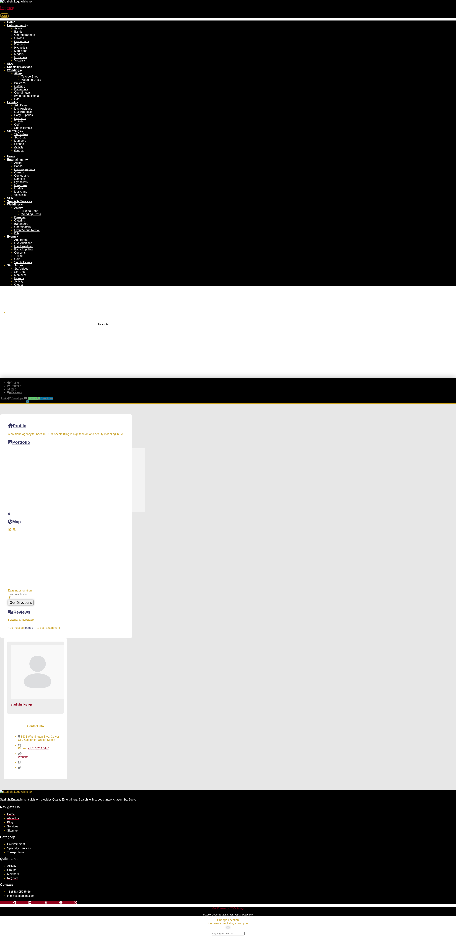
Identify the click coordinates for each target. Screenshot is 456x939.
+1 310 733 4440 (38, 748)
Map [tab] (13, 389)
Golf (16, 124)
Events (12, 102)
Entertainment (16, 25)
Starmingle (14, 131)
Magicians (20, 50)
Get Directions (20, 602)
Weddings (14, 70)
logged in (30, 627)
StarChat (19, 137)
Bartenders (21, 89)
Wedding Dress (31, 79)
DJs (16, 99)
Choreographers (24, 34)
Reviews (21, 612)
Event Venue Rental (27, 95)
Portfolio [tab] (16, 385)
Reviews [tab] (16, 392)
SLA (10, 63)
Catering (19, 86)
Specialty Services (19, 66)
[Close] (228, 927)
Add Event (20, 105)
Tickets (18, 121)
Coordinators (22, 92)
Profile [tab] (15, 382)
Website (23, 756)
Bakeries (19, 82)
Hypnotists (21, 47)
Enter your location (20, 590)
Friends (19, 143)
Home (11, 22)
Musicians (20, 57)
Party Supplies (23, 115)
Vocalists (20, 60)
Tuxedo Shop (29, 76)
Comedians (21, 41)
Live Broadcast (23, 111)
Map (16, 521)
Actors (18, 28)
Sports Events (23, 127)
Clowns (19, 38)
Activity (18, 147)
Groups (19, 150)
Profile (19, 425)
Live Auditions (23, 108)
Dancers (19, 44)
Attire (17, 73)
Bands (18, 31)
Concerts (20, 118)
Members (20, 140)
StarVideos (21, 134)
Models (19, 54)
